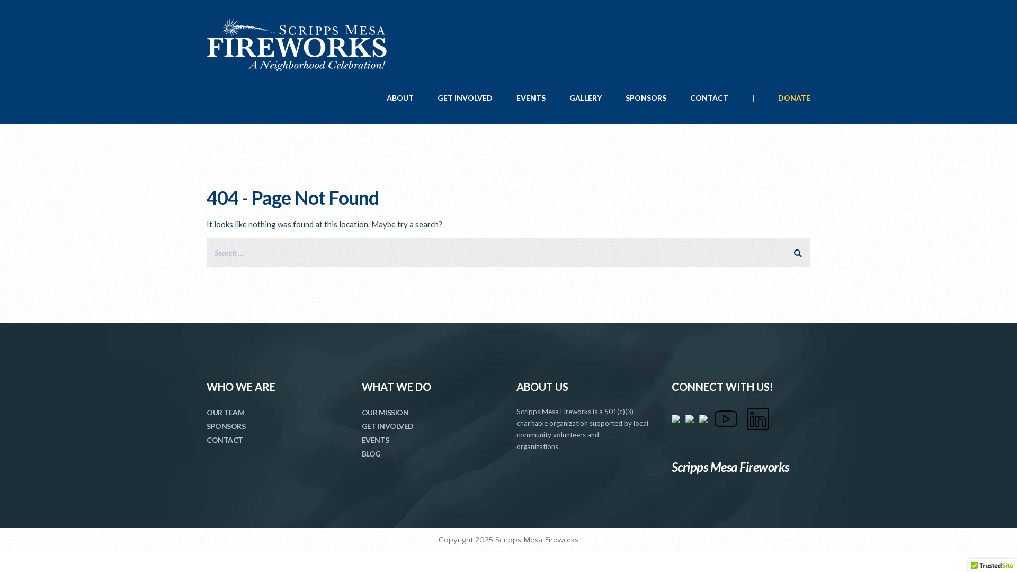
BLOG (371, 453)
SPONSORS (646, 97)
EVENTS (531, 97)
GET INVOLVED (465, 97)
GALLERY (585, 97)
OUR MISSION (385, 412)
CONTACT (709, 97)
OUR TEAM (225, 412)
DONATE (794, 97)
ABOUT (400, 97)
